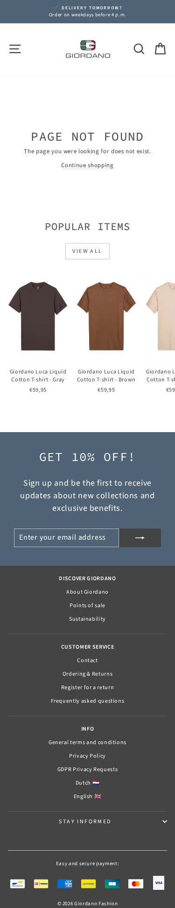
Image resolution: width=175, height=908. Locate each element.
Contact (87, 660)
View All (87, 251)
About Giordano (87, 592)
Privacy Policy (87, 756)
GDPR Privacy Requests (87, 769)
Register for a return (87, 687)
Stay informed (85, 822)
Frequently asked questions (88, 701)
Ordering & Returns (88, 674)
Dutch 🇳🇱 (88, 783)
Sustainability (87, 619)
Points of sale (87, 606)
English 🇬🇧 (88, 796)
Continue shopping (87, 165)
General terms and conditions (87, 742)
